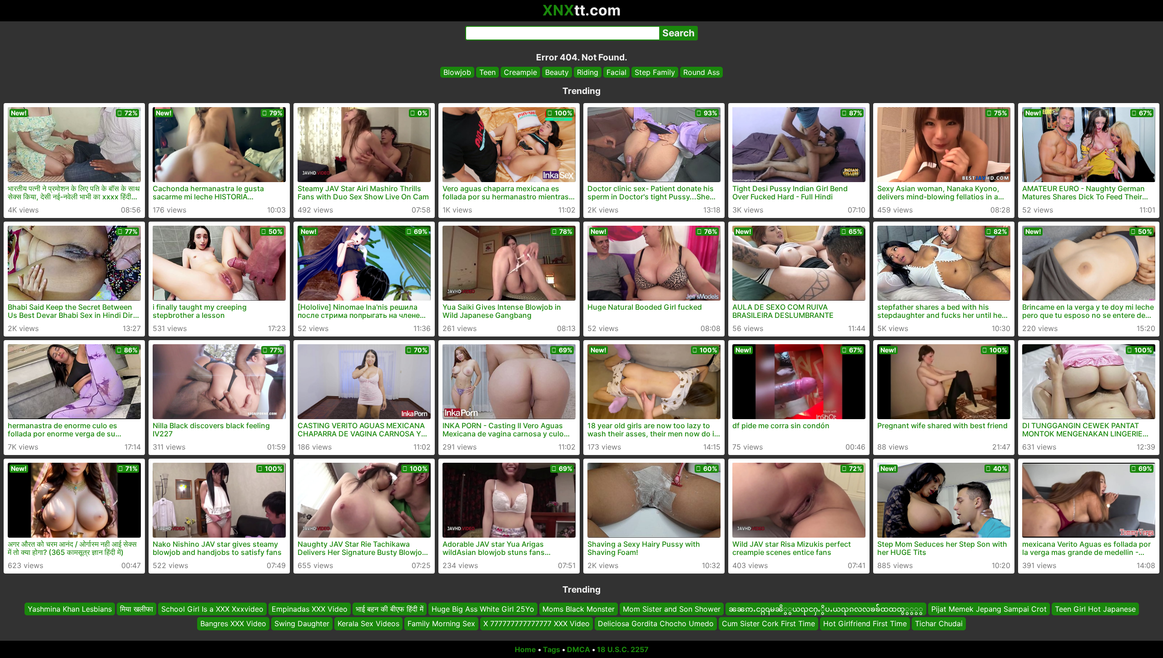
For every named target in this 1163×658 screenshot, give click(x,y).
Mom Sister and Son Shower (672, 608)
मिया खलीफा (136, 608)
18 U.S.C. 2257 (623, 649)
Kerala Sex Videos (368, 623)
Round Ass (701, 72)
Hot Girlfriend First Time (865, 623)
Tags (551, 649)
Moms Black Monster (578, 608)
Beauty (557, 72)
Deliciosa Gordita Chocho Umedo (656, 623)
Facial (616, 72)
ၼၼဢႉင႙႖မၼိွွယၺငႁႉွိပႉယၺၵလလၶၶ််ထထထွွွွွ (826, 608)
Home (525, 649)
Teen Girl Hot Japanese (1095, 608)
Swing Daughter (301, 623)
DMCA (578, 649)
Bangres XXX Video (233, 623)
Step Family (655, 72)
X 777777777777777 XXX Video (536, 623)
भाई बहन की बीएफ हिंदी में (389, 608)
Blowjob (457, 72)
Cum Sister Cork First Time (768, 623)
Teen (487, 72)
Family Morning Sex (441, 623)
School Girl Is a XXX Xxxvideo (212, 608)
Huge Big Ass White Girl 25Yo (483, 608)
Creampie (520, 72)
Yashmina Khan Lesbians (70, 608)
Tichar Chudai (939, 623)
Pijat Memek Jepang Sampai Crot (989, 608)
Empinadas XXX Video (310, 608)
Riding (587, 72)
